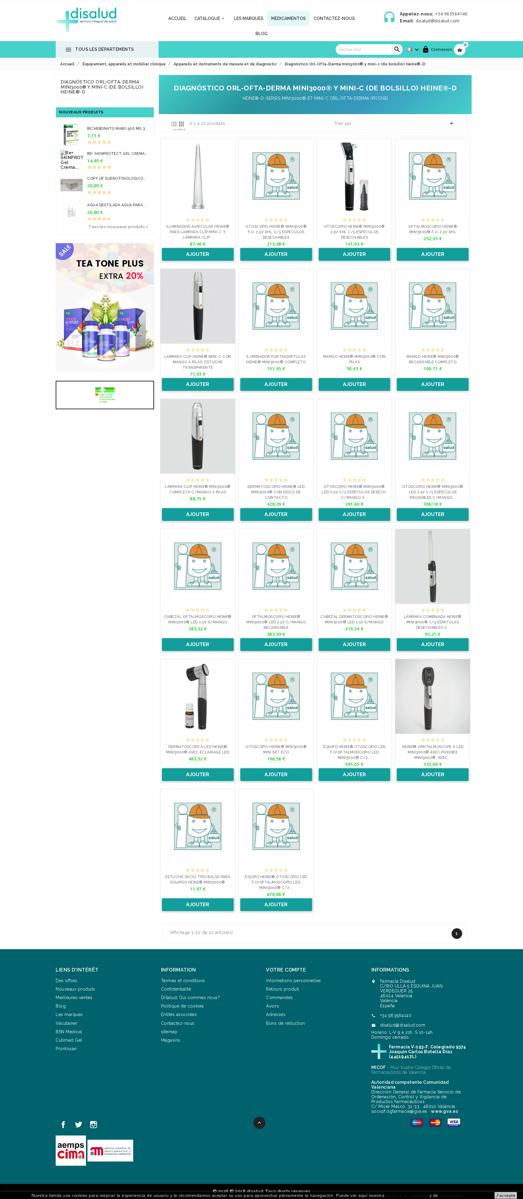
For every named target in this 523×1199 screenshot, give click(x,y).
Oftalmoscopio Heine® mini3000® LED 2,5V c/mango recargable (276, 622)
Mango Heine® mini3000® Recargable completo (432, 359)
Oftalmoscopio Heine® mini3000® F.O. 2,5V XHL (432, 229)
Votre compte (286, 970)
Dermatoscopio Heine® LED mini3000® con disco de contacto (276, 492)
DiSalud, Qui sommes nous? (190, 997)
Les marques (248, 18)
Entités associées (179, 1014)
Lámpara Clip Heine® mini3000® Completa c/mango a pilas (198, 489)
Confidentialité (176, 989)
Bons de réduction (285, 1023)
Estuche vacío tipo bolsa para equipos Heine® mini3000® (198, 879)
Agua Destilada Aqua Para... (116, 205)
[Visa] (454, 1122)
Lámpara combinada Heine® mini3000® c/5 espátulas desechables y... (433, 622)
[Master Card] (435, 1122)
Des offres (66, 980)
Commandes (279, 997)
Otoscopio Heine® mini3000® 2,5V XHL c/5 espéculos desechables (354, 232)
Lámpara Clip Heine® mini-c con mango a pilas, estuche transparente (197, 362)
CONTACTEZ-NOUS (334, 18)
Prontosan (66, 1048)
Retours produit (282, 989)
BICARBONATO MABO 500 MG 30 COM (117, 128)
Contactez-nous (178, 1023)
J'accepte (506, 1195)
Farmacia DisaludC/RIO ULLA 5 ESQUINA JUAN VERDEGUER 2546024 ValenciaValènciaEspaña (411, 993)
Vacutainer (66, 1023)
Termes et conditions (183, 980)
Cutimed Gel (69, 1040)
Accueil (177, 18)
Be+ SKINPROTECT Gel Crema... (117, 154)
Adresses (275, 1014)
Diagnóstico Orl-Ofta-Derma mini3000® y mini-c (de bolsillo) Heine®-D (102, 87)
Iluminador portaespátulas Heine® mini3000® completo (276, 359)
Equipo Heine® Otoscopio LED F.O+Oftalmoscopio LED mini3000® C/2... (276, 882)
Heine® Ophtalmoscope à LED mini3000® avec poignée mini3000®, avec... (433, 752)
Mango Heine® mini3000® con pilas (354, 359)
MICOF (378, 1067)
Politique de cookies (182, 1006)
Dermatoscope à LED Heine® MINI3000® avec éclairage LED (197, 749)
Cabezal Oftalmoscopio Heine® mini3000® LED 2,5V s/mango (198, 619)
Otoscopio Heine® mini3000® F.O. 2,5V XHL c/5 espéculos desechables (276, 232)
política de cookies (407, 1195)
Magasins (170, 1040)
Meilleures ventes (74, 997)
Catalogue (209, 18)
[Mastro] (417, 1122)
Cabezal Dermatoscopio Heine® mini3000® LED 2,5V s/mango (354, 619)
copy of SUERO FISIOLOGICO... (116, 178)
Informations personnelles (293, 980)
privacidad (451, 1195)
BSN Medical (69, 1031)
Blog (261, 33)
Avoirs (272, 1006)
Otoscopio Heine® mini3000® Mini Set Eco (276, 749)
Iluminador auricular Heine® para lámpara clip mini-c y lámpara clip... (197, 232)
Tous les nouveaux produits (118, 227)
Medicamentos (288, 18)
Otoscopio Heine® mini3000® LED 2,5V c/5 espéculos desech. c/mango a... (354, 492)
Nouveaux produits (75, 989)
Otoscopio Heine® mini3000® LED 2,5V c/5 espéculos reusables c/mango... (432, 492)
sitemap (169, 1031)
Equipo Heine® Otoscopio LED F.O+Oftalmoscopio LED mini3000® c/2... (354, 752)
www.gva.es (444, 1111)
